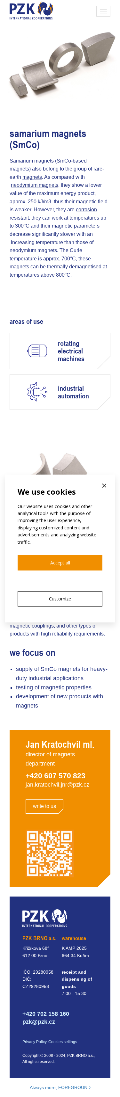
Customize (60, 599)
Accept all (60, 563)
